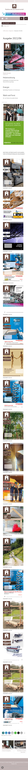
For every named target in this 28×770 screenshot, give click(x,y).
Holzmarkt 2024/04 (7, 472)
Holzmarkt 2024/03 (7, 504)
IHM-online (5, 30)
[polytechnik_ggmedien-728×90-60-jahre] (14, 14)
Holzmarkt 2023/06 (7, 598)
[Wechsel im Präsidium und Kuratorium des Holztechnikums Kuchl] (26, 18)
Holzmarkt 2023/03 (7, 693)
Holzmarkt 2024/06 (7, 409)
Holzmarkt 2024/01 (7, 567)
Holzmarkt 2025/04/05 (8, 283)
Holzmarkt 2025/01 (7, 377)
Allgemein (11, 30)
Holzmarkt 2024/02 (7, 535)
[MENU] (7, 18)
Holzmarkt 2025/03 (7, 314)
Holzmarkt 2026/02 (7, 188)
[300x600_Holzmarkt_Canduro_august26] (13, 144)
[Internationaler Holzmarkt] (2, 18)
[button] (3, 733)
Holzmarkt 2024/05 (7, 440)
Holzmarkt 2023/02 (7, 725)
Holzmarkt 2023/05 (7, 630)
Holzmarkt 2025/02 (7, 346)
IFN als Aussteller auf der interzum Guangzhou (7, 750)
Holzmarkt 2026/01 (7, 219)
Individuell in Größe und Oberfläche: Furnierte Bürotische (21, 751)
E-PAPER (9, 735)
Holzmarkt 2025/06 (7, 251)
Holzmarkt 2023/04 (7, 662)
